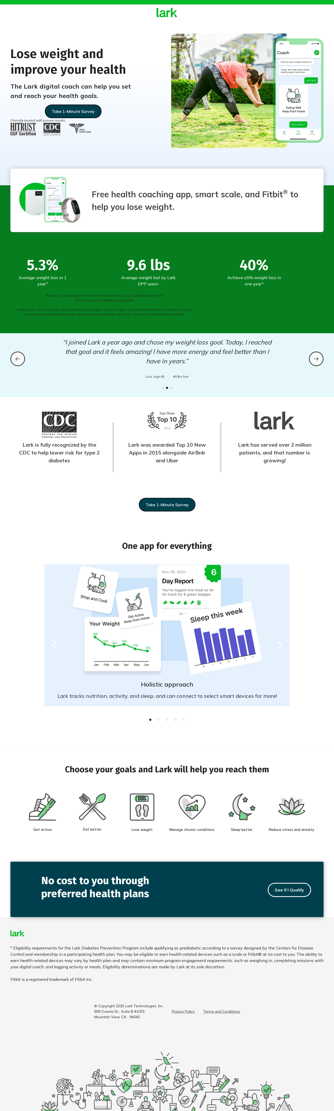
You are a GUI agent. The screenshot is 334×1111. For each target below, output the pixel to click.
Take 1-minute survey (73, 111)
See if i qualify (289, 890)
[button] (17, 359)
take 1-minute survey (167, 504)
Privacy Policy (183, 1011)
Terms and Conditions (221, 1011)
